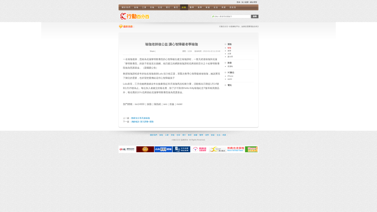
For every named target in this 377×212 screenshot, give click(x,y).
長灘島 (230, 66)
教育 (176, 7)
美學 (200, 7)
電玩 (230, 85)
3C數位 (231, 72)
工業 (144, 7)
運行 (168, 7)
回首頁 (233, 7)
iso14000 (139, 104)
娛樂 (184, 7)
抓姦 (172, 104)
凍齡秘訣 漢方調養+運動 (142, 121)
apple (230, 79)
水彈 (229, 54)
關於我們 (126, 7)
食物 (136, 7)
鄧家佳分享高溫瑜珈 (140, 118)
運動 (230, 44)
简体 (238, 2)
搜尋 (255, 16)
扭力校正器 (169, 73)
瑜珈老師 (153, 73)
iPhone (230, 76)
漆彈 (229, 51)
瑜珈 (182, 63)
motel (179, 104)
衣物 (152, 7)
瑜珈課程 (132, 73)
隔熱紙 (157, 104)
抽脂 (149, 104)
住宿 (160, 7)
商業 (224, 7)
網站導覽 (253, 2)
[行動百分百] (135, 16)
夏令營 (230, 57)
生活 (216, 7)
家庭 (208, 7)
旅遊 (230, 63)
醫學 (192, 7)
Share (152, 51)
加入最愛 (245, 2)
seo (165, 104)
